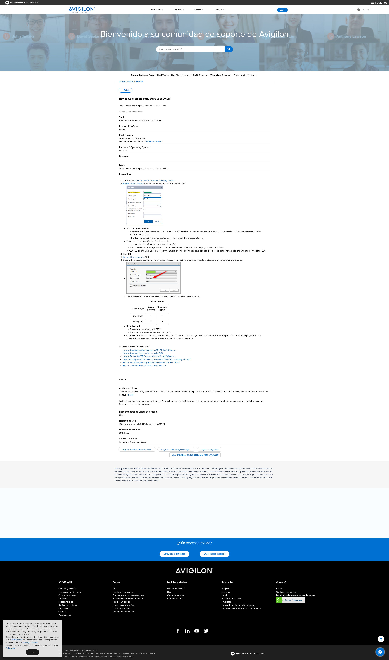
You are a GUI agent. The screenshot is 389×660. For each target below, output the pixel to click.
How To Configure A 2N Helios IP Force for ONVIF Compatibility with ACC (157, 359)
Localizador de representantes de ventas (295, 595)
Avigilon (225, 588)
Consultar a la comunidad (174, 554)
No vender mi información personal (238, 605)
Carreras (226, 592)
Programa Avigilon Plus (123, 605)
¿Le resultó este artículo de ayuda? (195, 455)
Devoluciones (64, 615)
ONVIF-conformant (153, 141)
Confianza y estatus (67, 605)
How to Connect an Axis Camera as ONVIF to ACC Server (149, 350)
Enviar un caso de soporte (214, 554)
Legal (224, 595)
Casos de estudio (175, 595)
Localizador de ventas (123, 592)
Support (197, 10)
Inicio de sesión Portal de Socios (128, 598)
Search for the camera (133, 183)
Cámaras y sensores (67, 588)
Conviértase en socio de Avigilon (128, 595)
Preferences (10, 648)
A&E (115, 588)
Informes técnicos (175, 598)
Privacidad (226, 602)
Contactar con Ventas (286, 592)
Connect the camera (132, 257)
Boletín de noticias (176, 588)
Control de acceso (67, 595)
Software (62, 598)
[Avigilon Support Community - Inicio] (82, 10)
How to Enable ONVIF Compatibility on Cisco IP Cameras (149, 356)
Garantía (62, 611)
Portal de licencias (121, 608)
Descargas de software (123, 611)
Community (155, 10)
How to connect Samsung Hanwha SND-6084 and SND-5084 (151, 362)
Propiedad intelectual (231, 598)
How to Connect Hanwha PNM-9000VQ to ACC (145, 365)
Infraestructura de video (69, 592)
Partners (218, 10)
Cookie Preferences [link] (290, 600)
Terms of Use (17, 640)
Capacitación (64, 608)
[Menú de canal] (380, 652)
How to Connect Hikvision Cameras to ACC (143, 353)
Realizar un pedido (121, 602)
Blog (169, 592)
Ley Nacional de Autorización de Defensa (241, 608)
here (130, 395)
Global (279, 588)
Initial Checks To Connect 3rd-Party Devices (154, 180)
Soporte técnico (65, 602)
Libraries (177, 10)
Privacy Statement (31, 642)
